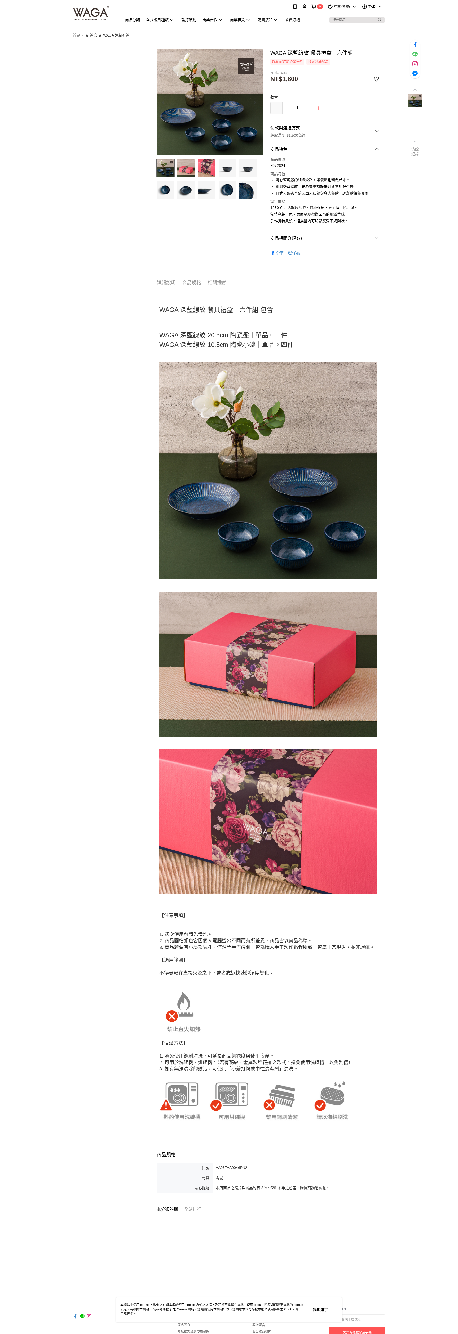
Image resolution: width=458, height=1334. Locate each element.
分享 (280, 253)
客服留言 (258, 1325)
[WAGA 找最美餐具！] (94, 14)
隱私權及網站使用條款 (193, 1332)
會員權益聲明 (261, 1332)
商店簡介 (184, 1325)
